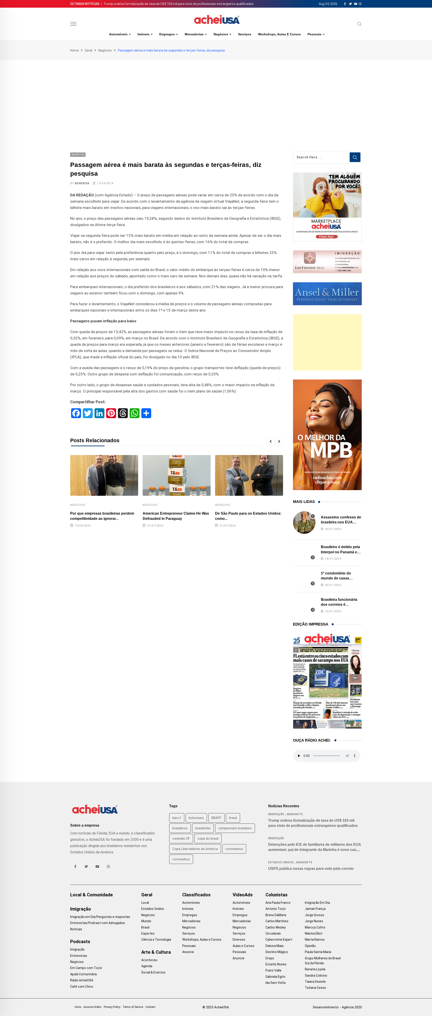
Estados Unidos (281, 862)
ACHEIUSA (82, 183)
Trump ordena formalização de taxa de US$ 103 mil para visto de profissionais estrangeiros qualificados (179, 4)
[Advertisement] (216, 94)
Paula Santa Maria (318, 952)
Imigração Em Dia (317, 902)
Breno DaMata (276, 915)
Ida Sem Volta (276, 983)
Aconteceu (149, 960)
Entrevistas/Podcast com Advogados (97, 923)
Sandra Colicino (316, 975)
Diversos (239, 939)
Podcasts (80, 941)
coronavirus (234, 849)
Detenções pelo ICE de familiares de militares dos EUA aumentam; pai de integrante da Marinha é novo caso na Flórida (314, 850)
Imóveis (143, 34)
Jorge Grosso (314, 915)
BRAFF (216, 818)
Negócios (221, 34)
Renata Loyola (315, 969)
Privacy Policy (112, 1007)
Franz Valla (273, 970)
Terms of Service (133, 1007)
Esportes (148, 933)
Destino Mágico (277, 952)
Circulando (273, 933)
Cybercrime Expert (279, 939)
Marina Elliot (313, 933)
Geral (88, 50)
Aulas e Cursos (243, 946)
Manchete (295, 814)
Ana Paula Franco (278, 902)
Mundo (146, 921)
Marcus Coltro (315, 927)
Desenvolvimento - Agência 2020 (337, 1007)
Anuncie (188, 952)
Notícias (76, 929)
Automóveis (118, 34)
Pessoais (315, 34)
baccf (176, 818)
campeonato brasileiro (235, 828)
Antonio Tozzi (276, 909)
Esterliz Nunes (276, 964)
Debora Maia (275, 946)
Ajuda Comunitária (83, 974)
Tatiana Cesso (315, 987)
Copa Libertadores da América (195, 849)
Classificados (196, 894)
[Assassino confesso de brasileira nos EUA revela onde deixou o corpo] (304, 522)
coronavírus (181, 859)
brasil (233, 818)
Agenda (146, 966)
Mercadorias (194, 34)
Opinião (310, 946)
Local (145, 902)
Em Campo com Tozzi (86, 968)
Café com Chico (81, 986)
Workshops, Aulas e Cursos (279, 34)
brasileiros (180, 828)
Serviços (244, 34)
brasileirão (203, 828)
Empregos (167, 34)
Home (74, 50)
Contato (150, 1007)
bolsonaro (196, 818)
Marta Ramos (315, 939)
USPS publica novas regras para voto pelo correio (311, 868)
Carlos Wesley (276, 927)
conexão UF (181, 839)
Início (78, 1007)
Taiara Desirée (315, 981)
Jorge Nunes (314, 921)
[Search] (359, 24)
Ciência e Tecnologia (156, 939)
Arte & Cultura (156, 952)
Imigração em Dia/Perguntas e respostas (100, 917)
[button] (270, 441)
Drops (270, 958)
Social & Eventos (153, 972)
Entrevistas (78, 956)
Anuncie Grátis (92, 1007)
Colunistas (277, 894)
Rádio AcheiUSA (81, 980)
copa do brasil (208, 839)
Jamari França (315, 909)
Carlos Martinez (277, 921)
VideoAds (243, 894)
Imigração (276, 814)
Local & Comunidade (91, 894)
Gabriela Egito (275, 976)
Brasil (145, 927)
